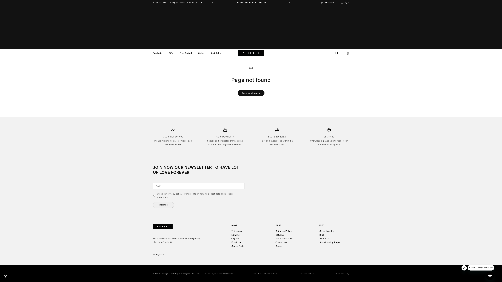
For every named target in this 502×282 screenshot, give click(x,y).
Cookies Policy (307, 274)
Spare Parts (237, 246)
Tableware (237, 231)
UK (201, 3)
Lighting (235, 235)
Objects (235, 238)
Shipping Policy (283, 231)
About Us (324, 238)
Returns (279, 235)
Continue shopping (251, 93)
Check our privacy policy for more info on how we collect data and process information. (194, 196)
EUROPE (190, 3)
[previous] (213, 2)
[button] (337, 53)
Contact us (281, 242)
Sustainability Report (330, 242)
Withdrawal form (284, 238)
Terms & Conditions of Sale (264, 274)
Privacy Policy (342, 274)
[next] (289, 2)
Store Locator (326, 231)
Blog (321, 235)
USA (197, 3)
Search (279, 246)
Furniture (236, 242)
